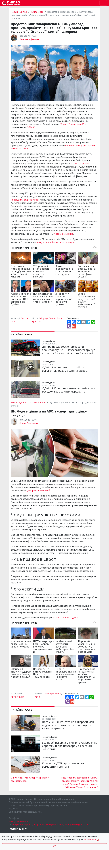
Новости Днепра (20, 402)
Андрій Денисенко (63, 233)
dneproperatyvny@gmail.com (48, 824)
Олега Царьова (81, 163)
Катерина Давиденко (31, 39)
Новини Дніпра (19, 11)
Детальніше (90, 839)
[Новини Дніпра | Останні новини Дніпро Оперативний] (11, 3)
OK (54, 845)
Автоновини (38, 402)
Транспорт (55, 693)
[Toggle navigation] (103, 3)
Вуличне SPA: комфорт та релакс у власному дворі (30, 779)
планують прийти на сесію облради (55, 242)
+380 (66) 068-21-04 (18, 821)
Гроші (46, 693)
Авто (37, 696)
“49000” (31, 127)
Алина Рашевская (29, 423)
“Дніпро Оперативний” (72, 124)
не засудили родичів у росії (25, 199)
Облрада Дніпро (47, 318)
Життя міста (37, 11)
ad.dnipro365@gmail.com (76, 824)
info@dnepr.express (22, 824)
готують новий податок (66, 617)
